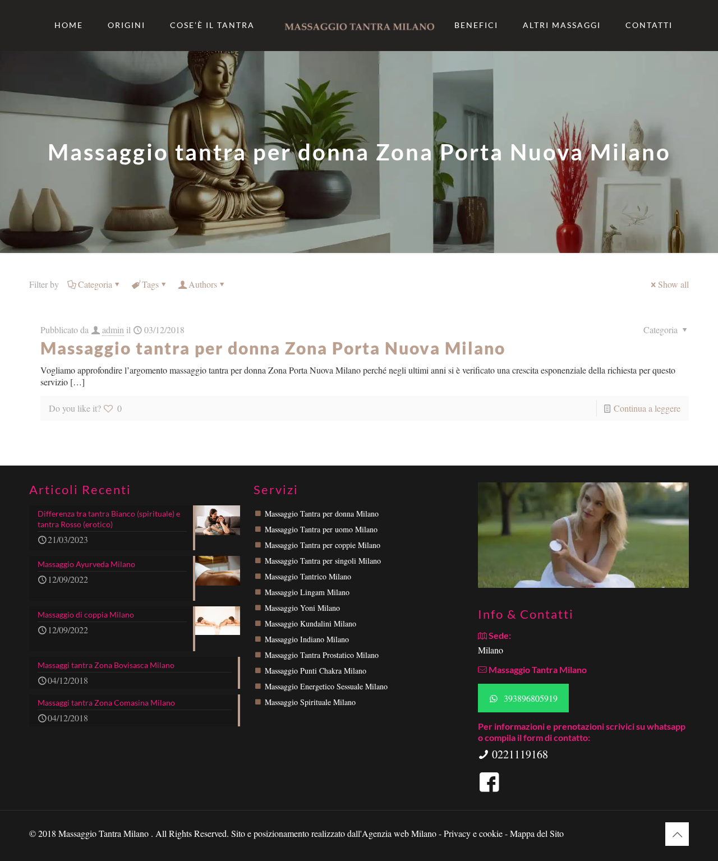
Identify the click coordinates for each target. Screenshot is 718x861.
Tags (150, 284)
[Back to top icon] (677, 834)
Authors (202, 284)
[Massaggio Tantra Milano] (359, 25)
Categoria (95, 284)
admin (113, 329)
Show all (673, 284)
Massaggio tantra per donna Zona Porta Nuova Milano (272, 348)
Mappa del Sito (537, 833)
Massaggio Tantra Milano (104, 833)
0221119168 (518, 754)
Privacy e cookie (474, 833)
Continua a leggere (647, 408)
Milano (490, 650)
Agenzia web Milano (399, 833)
